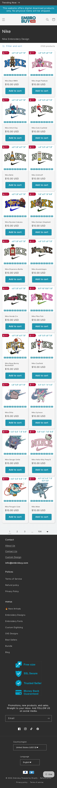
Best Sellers (11, 640)
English (26, 762)
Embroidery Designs (15, 615)
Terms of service (36, 782)
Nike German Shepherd (41, 222)
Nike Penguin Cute (12, 507)
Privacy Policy (12, 591)
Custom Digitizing (14, 627)
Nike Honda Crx (11, 316)
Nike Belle (9, 175)
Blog (7, 652)
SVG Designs (11, 633)
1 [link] (9, 531)
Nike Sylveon (37, 412)
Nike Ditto (9, 412)
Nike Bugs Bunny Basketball (12, 364)
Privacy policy (21, 782)
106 (40, 531)
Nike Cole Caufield (39, 128)
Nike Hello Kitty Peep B (41, 460)
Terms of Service (13, 579)
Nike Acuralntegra (39, 269)
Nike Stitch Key (11, 128)
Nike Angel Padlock (40, 81)
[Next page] (47, 532)
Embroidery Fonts (14, 621)
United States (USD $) (26, 747)
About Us (10, 545)
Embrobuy (17, 778)
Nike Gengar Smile (12, 460)
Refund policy (12, 585)
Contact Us (11, 551)
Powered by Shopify (29, 778)
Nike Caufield (37, 363)
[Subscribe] (48, 718)
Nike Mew (36, 507)
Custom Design (13, 557)
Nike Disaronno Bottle (14, 269)
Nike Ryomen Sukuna (14, 222)
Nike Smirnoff (37, 175)
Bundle (8, 646)
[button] (3, 19)
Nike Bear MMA (11, 81)
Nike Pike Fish (37, 316)
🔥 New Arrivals (13, 609)
